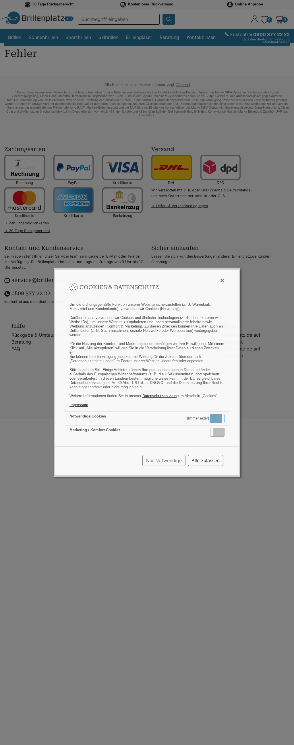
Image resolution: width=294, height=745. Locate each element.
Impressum (78, 405)
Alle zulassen (206, 460)
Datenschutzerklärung (160, 396)
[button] (217, 418)
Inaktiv (219, 432)
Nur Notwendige (164, 460)
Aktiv (217, 418)
